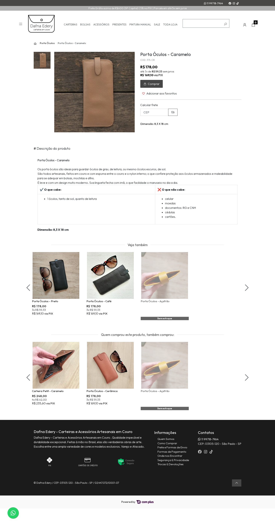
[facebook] (200, 451)
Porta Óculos (47, 43)
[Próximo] (246, 287)
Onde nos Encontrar (170, 456)
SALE (157, 24)
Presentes (119, 24)
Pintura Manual (140, 24)
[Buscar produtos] (225, 24)
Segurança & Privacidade (173, 460)
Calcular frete (149, 105)
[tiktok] (211, 451)
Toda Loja (170, 24)
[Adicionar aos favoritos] (37, 255)
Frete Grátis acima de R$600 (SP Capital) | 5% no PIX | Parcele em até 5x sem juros (137, 8)
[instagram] (206, 451)
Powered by (128, 502)
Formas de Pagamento (172, 451)
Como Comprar (167, 443)
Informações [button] (165, 432)
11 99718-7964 (214, 3)
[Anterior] (28, 287)
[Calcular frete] (173, 112)
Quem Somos (166, 439)
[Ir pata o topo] (236, 483)
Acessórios (101, 24)
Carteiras (70, 24)
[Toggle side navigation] (21, 25)
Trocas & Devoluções (171, 464)
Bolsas (85, 24)
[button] (245, 25)
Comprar (58, 319)
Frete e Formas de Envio (172, 447)
